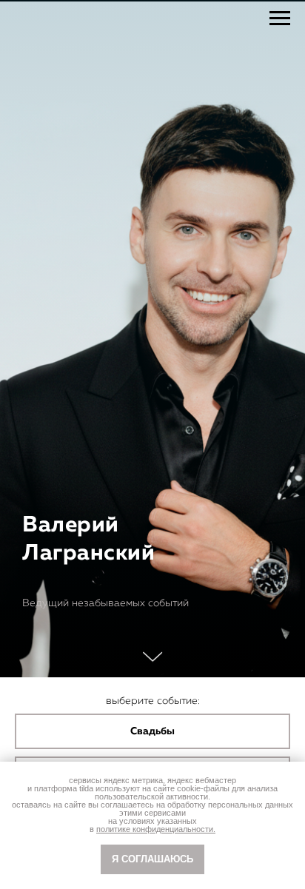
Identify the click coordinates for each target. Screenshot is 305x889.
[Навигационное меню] (279, 18)
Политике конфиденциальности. (155, 829)
